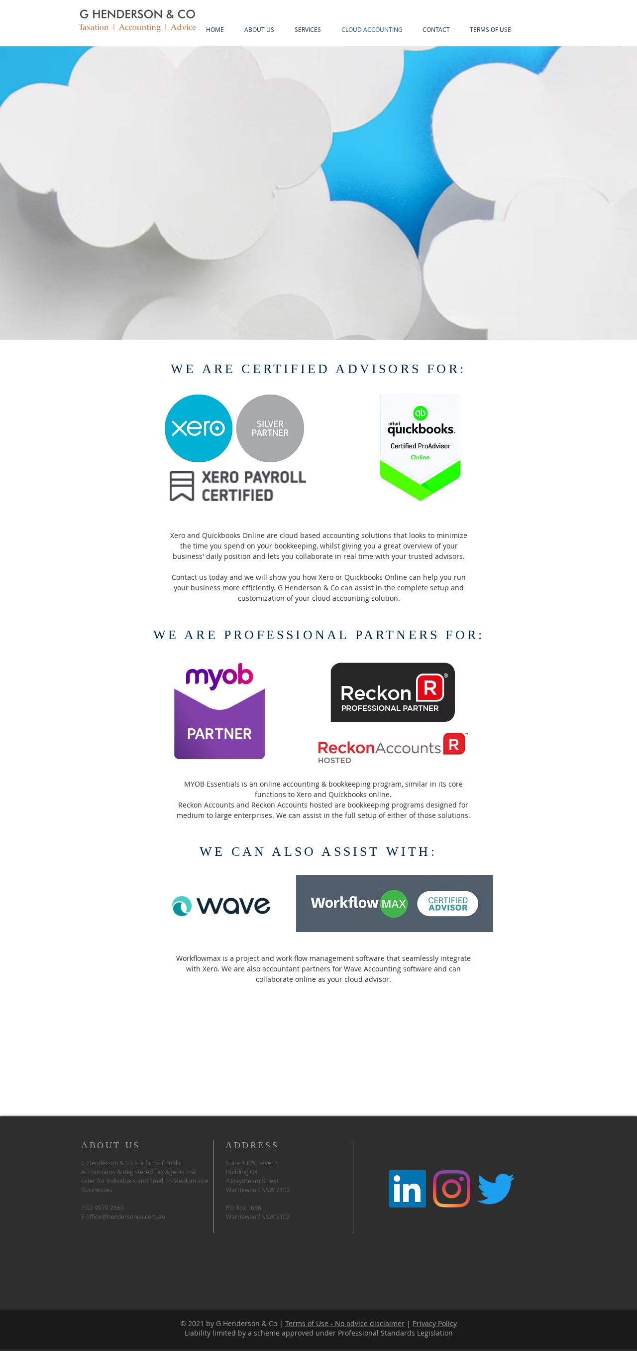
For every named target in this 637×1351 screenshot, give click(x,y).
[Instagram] (451, 1189)
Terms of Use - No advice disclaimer (345, 1323)
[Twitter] (496, 1189)
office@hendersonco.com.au (125, 1216)
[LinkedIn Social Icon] (407, 1189)
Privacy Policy (435, 1323)
